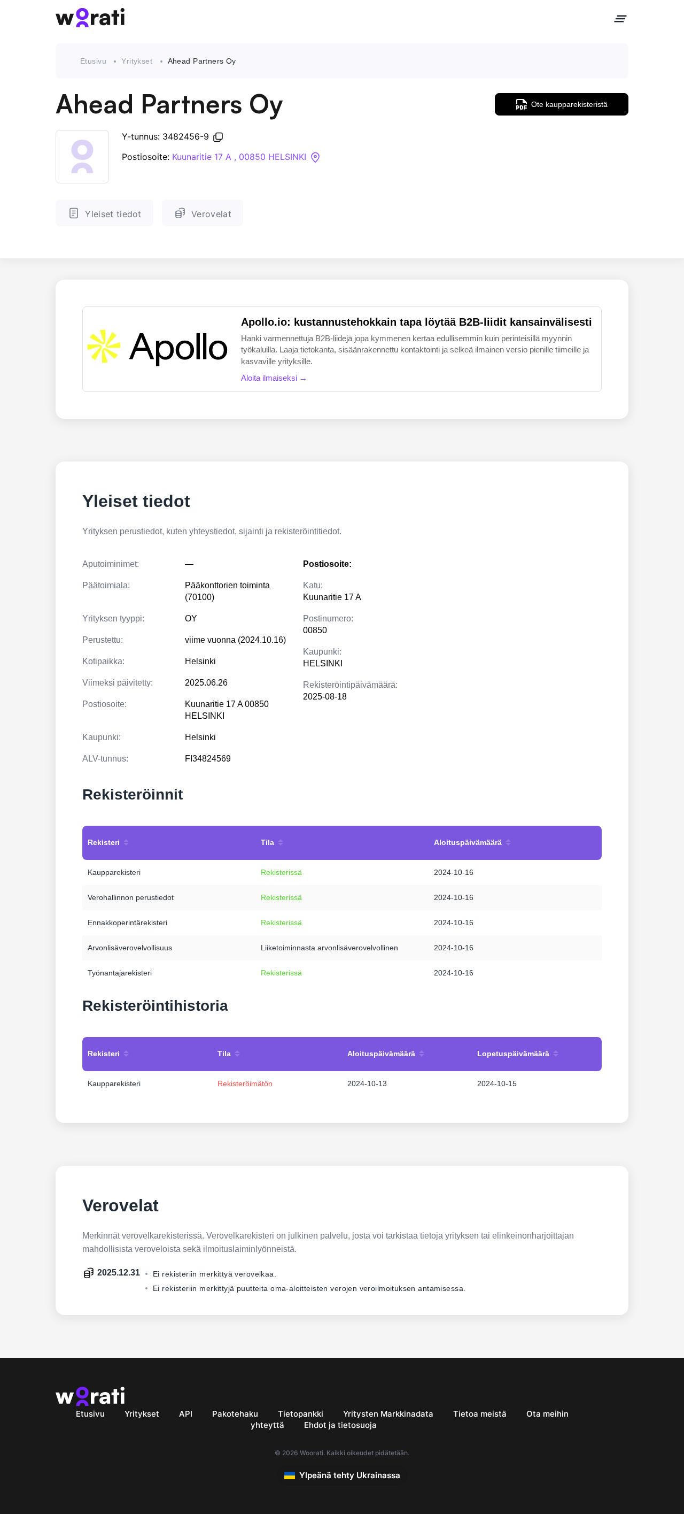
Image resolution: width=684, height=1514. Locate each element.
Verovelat (211, 214)
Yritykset (136, 61)
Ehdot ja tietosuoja (340, 1425)
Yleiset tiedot (113, 214)
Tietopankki (300, 1414)
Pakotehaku (235, 1414)
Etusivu (93, 61)
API (185, 1414)
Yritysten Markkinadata (388, 1414)
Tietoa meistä (480, 1414)
